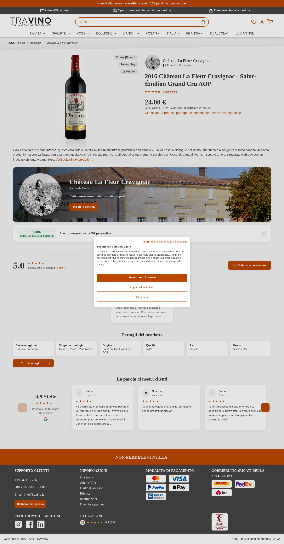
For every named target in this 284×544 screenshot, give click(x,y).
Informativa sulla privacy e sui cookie (165, 241)
